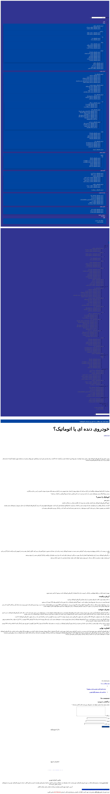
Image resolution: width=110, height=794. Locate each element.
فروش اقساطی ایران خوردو (55, 764)
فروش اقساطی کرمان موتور (55, 774)
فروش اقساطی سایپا (55, 767)
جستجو (107, 17)
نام (108, 718)
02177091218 (57, 792)
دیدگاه (107, 715)
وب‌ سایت (107, 723)
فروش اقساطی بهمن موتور (55, 772)
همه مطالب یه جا (105, 683)
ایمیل (107, 721)
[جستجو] (94, 414)
